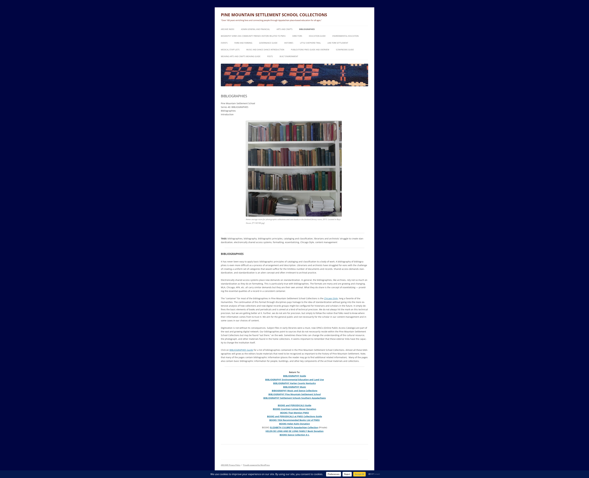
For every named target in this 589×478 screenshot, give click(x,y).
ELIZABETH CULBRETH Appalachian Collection (294, 427)
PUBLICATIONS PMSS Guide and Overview (310, 49)
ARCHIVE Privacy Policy (230, 465)
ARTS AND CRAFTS (285, 29)
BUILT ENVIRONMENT (289, 56)
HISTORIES (288, 43)
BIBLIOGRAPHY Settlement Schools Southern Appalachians (294, 398)
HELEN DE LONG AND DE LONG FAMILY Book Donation (294, 431)
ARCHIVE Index (227, 29)
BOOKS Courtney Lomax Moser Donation (294, 409)
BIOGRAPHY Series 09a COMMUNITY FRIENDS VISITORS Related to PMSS (253, 36)
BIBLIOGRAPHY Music (294, 386)
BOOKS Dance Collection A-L (294, 434)
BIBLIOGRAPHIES (307, 29)
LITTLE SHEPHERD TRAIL (310, 43)
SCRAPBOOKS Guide (345, 49)
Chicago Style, (331, 298)
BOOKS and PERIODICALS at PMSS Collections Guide (294, 416)
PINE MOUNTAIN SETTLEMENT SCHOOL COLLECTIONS (274, 14)
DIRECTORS (297, 36)
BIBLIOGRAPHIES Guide (241, 349)
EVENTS (224, 43)
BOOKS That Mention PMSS (294, 412)
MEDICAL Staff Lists (230, 49)
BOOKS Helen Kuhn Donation (294, 423)
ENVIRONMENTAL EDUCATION (345, 36)
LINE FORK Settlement (337, 43)
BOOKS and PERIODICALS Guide (294, 405)
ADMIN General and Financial (255, 29)
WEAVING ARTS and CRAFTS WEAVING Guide (240, 56)
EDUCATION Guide (317, 36)
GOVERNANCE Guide (268, 43)
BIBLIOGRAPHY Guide (294, 375)
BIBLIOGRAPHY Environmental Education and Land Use (294, 379)
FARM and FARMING (243, 43)
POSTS (270, 56)
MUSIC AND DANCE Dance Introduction (265, 49)
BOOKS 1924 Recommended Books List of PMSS (294, 420)
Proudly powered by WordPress (256, 465)
